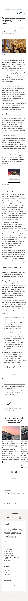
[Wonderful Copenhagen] (6, 524)
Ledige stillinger (8, 570)
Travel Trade (7, 560)
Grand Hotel (5, 60)
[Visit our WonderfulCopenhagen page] (16, 517)
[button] (14, 409)
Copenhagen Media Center (10, 555)
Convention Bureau (8, 553)
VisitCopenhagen (8, 549)
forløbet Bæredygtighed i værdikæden (12, 118)
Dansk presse (7, 572)
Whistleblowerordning (9, 585)
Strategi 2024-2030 (8, 569)
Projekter (6, 7)
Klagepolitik (7, 583)
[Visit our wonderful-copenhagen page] (20, 517)
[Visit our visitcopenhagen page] (12, 517)
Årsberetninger (7, 574)
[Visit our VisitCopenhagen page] (8, 517)
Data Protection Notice (14, 597)
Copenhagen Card (8, 551)
